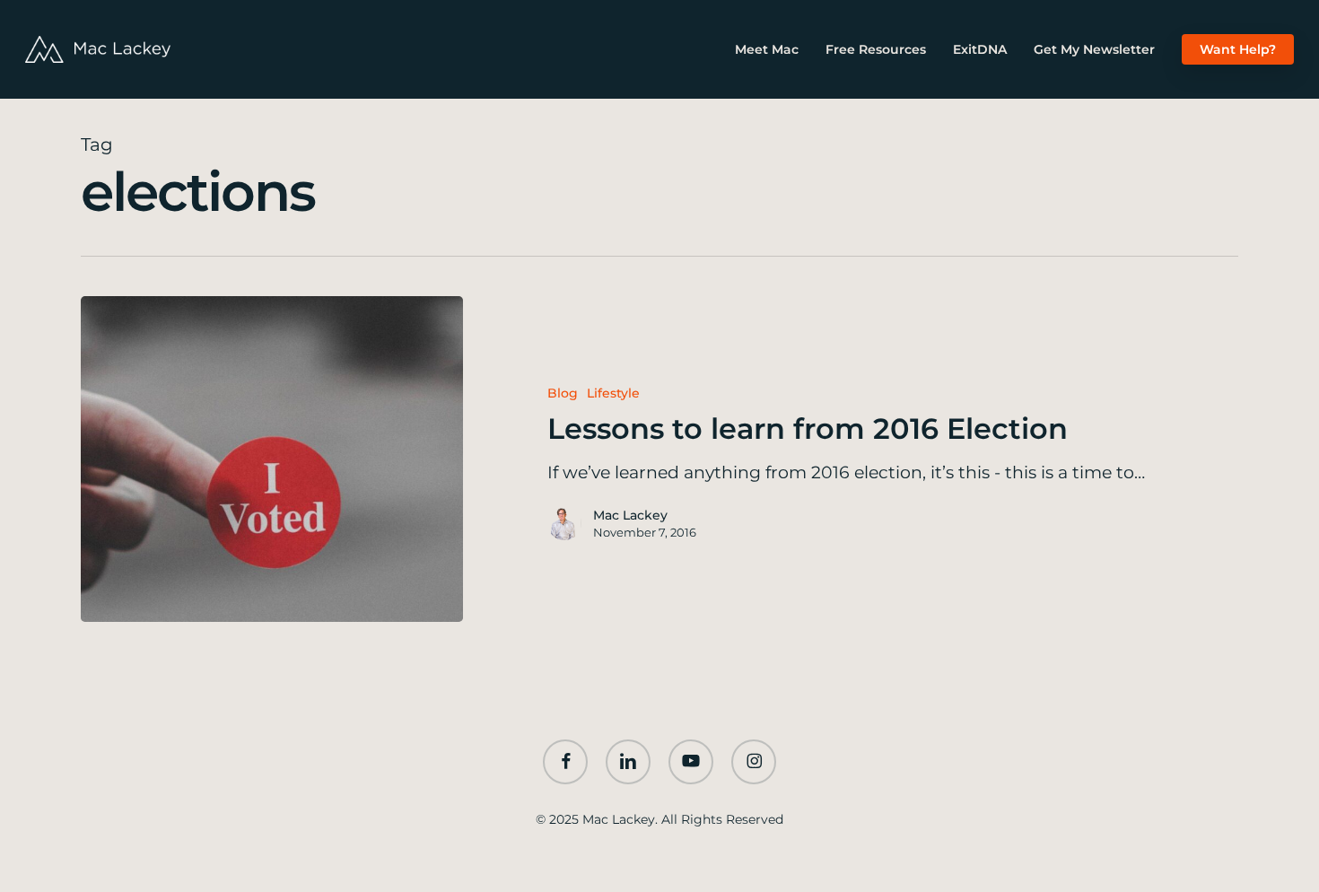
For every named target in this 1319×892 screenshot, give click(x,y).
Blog (562, 393)
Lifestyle (613, 393)
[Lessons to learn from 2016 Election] (272, 459)
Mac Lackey (630, 515)
